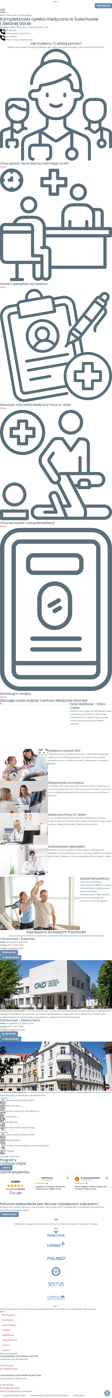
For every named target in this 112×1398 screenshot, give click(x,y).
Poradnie (6, 1330)
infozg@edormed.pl (16, 1029)
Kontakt (5, 1350)
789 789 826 (11, 36)
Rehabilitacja (8, 1335)
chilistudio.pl (78, 1395)
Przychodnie (7, 1320)
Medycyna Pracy (10, 1340)
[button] (33, 1187)
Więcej (3, 167)
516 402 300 (10, 30)
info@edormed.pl (15, 948)
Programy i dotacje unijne (14, 1395)
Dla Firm (5, 1345)
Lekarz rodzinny (9, 1325)
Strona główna (9, 1315)
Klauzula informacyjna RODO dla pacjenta (49, 1395)
